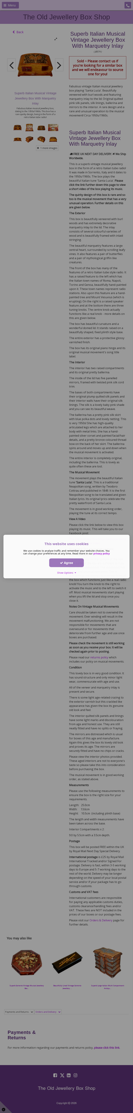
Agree (68, 563)
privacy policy (101, 553)
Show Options (66, 572)
